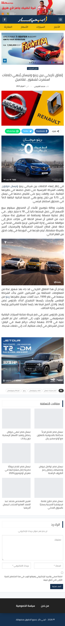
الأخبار (57, 27)
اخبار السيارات (32, 68)
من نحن (45, 605)
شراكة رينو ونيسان (13, 390)
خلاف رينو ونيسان (35, 390)
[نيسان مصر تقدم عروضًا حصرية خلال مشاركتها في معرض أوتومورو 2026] (16, 453)
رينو (8, 296)
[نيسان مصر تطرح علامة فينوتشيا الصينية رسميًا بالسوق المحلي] (48, 488)
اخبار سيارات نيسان (50, 390)
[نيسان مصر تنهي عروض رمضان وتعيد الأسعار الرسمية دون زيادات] (16, 419)
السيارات (40, 27)
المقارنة (8, 27)
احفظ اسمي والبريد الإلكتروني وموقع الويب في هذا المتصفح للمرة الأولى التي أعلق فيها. (33, 578)
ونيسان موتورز (10, 186)
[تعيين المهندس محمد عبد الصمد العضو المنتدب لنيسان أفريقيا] (16, 488)
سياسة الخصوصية (25, 605)
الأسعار (24, 27)
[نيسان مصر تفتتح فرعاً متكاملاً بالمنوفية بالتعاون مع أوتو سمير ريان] (48, 419)
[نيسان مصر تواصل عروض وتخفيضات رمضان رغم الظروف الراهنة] (48, 453)
